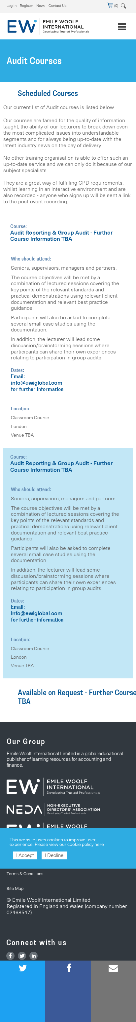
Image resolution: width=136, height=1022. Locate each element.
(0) (115, 5)
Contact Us (57, 5)
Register (26, 5)
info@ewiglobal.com (36, 382)
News (40, 5)
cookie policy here (85, 844)
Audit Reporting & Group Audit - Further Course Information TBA (61, 235)
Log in (12, 5)
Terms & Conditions (25, 873)
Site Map (15, 888)
